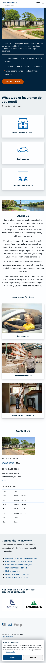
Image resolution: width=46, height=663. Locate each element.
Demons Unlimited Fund (16, 568)
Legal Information (7, 637)
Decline (33, 657)
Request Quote (13, 81)
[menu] (43, 3)
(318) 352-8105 (8, 463)
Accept (12, 657)
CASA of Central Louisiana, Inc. (18, 564)
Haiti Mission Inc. (12, 571)
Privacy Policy (10, 652)
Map (4, 480)
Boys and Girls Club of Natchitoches (21, 558)
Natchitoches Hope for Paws (17, 574)
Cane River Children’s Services (18, 561)
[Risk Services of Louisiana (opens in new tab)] (9, 4)
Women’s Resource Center (16, 577)
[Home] (12, 625)
